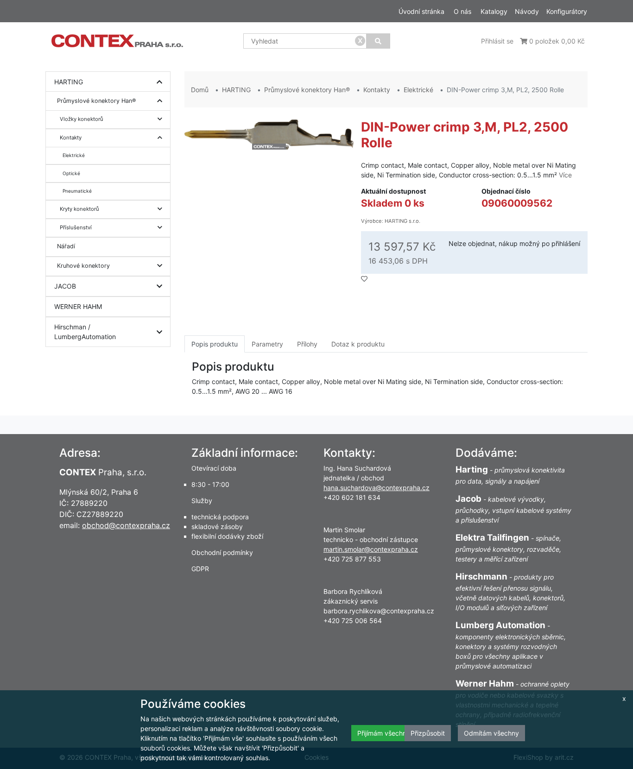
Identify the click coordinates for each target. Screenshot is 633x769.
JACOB (65, 286)
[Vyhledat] (378, 41)
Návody (527, 11)
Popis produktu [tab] (214, 344)
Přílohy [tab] (307, 344)
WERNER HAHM (78, 306)
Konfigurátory (566, 11)
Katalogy (494, 11)
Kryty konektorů (79, 209)
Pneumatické (77, 191)
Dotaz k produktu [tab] (358, 344)
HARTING (68, 82)
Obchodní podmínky (222, 552)
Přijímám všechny (383, 733)
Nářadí (66, 246)
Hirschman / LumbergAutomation (85, 331)
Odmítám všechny (491, 733)
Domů (200, 90)
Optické (71, 173)
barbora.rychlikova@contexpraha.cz (378, 611)
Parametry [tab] (267, 344)
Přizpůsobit (428, 733)
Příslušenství (76, 227)
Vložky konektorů (81, 119)
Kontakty (71, 137)
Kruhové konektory (83, 265)
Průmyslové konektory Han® (96, 100)
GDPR (200, 569)
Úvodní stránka (421, 11)
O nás (462, 11)
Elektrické (74, 155)
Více (565, 175)
